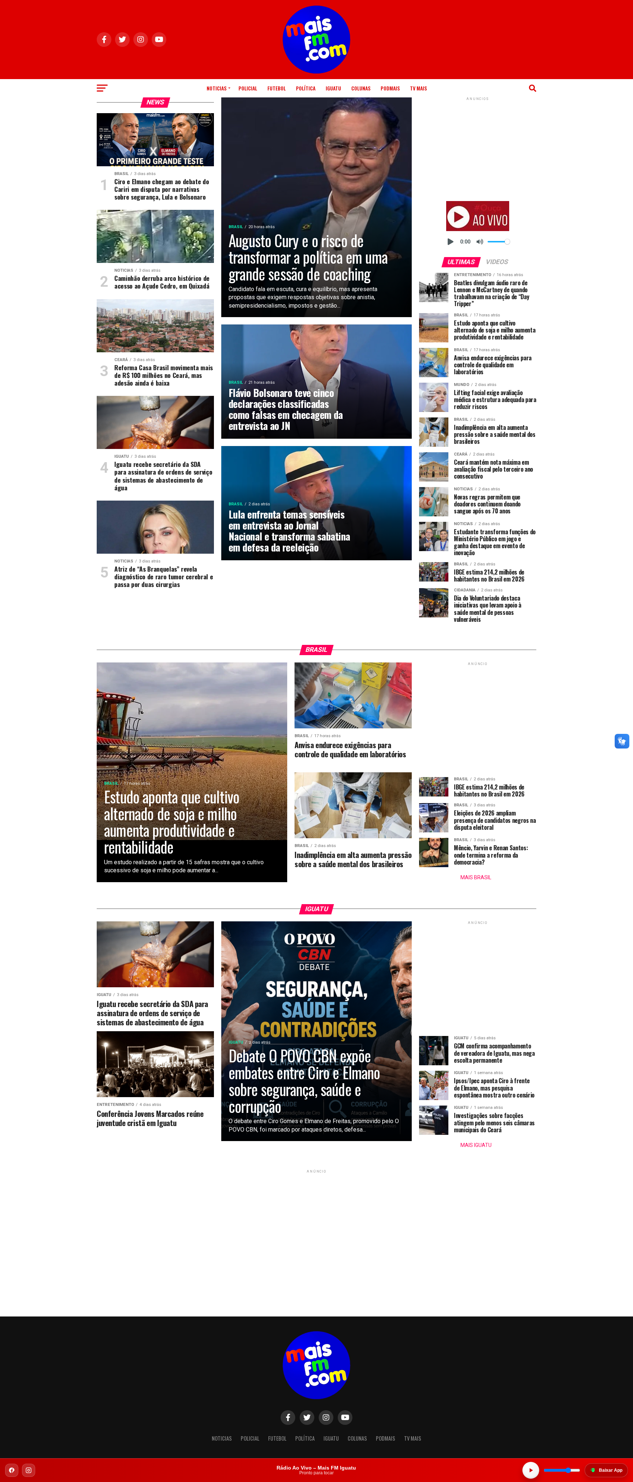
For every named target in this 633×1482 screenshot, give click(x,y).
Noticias (216, 88)
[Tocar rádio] (530, 1470)
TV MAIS (418, 88)
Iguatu (333, 88)
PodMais (390, 88)
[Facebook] (11, 1470)
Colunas (360, 88)
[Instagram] (28, 1470)
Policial (247, 88)
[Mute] (480, 242)
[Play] (450, 242)
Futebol (276, 88)
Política (305, 88)
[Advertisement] (478, 148)
